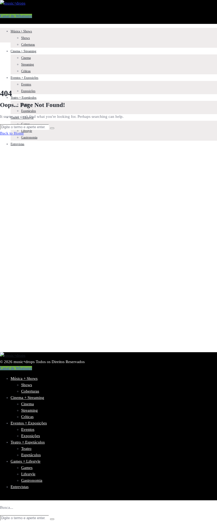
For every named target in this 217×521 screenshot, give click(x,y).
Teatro (26, 448)
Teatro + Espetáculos (24, 98)
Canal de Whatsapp (16, 16)
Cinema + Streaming (23, 51)
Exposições (28, 91)
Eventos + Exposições (24, 78)
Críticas (26, 71)
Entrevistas (17, 144)
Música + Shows (21, 31)
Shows (25, 38)
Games (27, 468)
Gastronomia (29, 137)
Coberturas (28, 44)
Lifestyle (26, 131)
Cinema (26, 58)
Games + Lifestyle (25, 461)
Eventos (26, 84)
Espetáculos (28, 111)
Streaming (27, 64)
